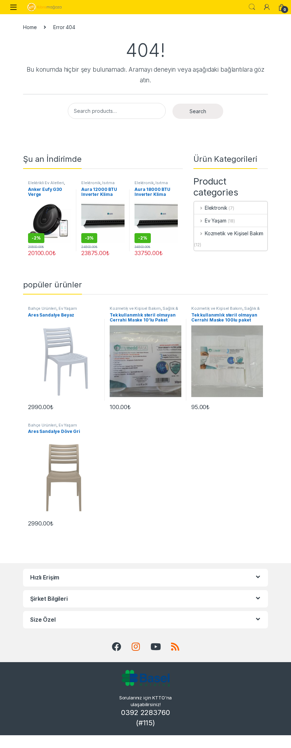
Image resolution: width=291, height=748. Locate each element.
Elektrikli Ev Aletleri (46, 182)
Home (30, 27)
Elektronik (90, 182)
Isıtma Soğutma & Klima (98, 184)
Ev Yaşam (215, 221)
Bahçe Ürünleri (42, 308)
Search (198, 111)
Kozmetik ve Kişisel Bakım (234, 233)
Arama (252, 7)
